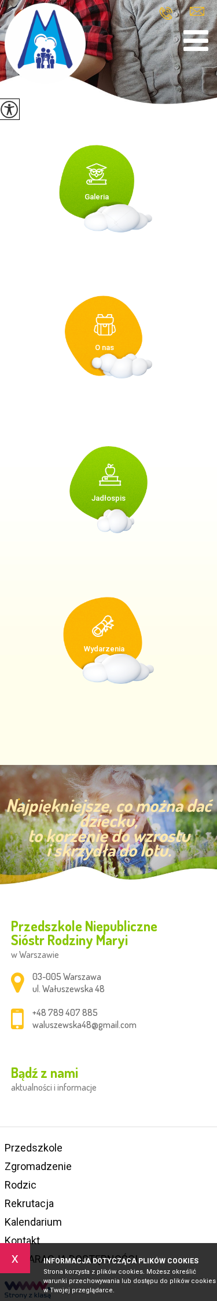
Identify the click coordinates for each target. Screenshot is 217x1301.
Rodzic (20, 1185)
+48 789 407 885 (170, 13)
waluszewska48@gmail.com (197, 13)
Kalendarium (33, 1222)
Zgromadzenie (38, 1166)
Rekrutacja (29, 1203)
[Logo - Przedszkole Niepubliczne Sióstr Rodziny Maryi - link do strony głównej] (45, 43)
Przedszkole (33, 1148)
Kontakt (22, 1240)
